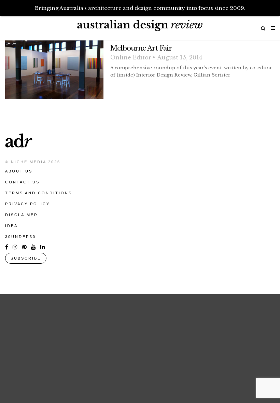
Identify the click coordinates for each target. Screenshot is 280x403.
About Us (18, 171)
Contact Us (22, 182)
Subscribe (26, 258)
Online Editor (130, 57)
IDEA (11, 226)
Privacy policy (27, 204)
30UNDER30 (20, 237)
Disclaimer (21, 215)
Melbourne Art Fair (141, 48)
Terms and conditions (38, 193)
